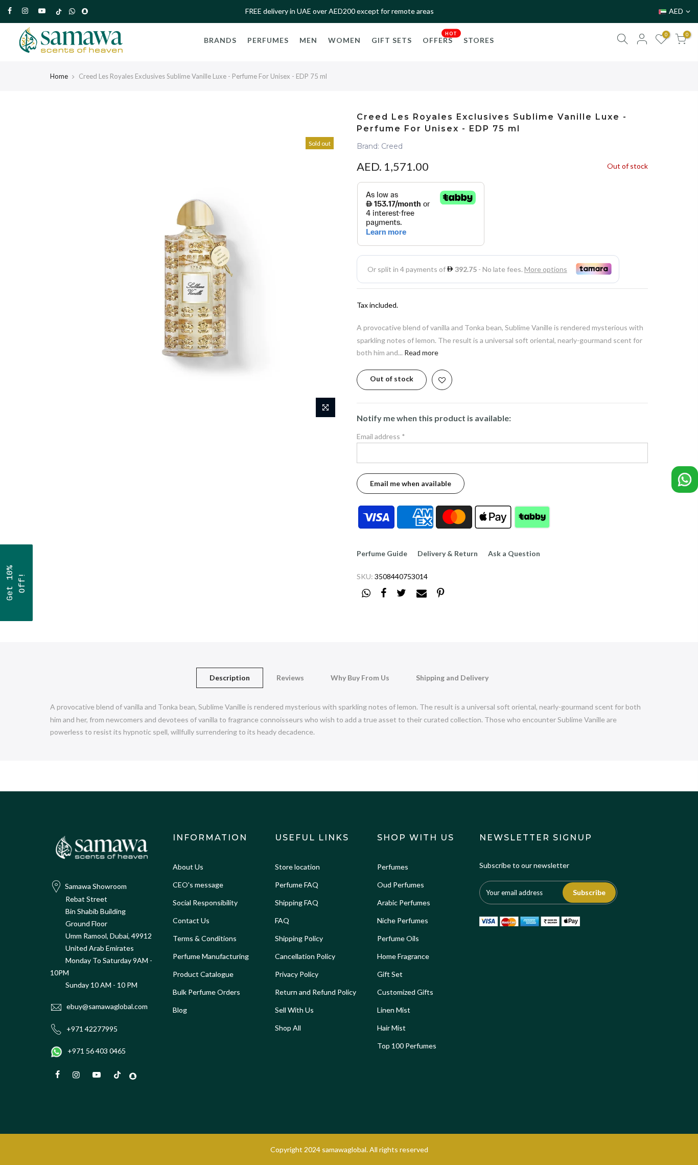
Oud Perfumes (400, 884)
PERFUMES (268, 40)
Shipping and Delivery (452, 677)
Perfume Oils (398, 938)
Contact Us (191, 920)
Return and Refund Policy (315, 992)
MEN (308, 40)
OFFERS (440, 38)
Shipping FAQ (296, 902)
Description (230, 677)
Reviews (290, 677)
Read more (420, 352)
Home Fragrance (403, 956)
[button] (16, 582)
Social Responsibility (205, 902)
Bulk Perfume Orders (206, 992)
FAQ (282, 920)
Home (59, 76)
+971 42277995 (92, 1028)
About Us (188, 866)
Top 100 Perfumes (406, 1045)
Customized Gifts (405, 992)
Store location (297, 866)
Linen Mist (393, 1010)
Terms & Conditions (205, 938)
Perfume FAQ (296, 884)
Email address (381, 436)
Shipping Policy (299, 938)
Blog (180, 1010)
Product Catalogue (203, 974)
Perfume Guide (382, 553)
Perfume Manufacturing (211, 956)
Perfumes (392, 866)
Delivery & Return (447, 553)
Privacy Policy (296, 974)
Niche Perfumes (402, 920)
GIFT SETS (391, 40)
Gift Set (390, 974)
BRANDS (220, 40)
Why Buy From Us (360, 677)
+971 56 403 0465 (96, 1050)
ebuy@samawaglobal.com (107, 1006)
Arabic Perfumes (403, 902)
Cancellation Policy (305, 956)
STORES (478, 40)
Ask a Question (514, 553)
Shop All (288, 1027)
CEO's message (198, 884)
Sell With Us (294, 1010)
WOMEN (344, 40)
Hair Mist (391, 1027)
